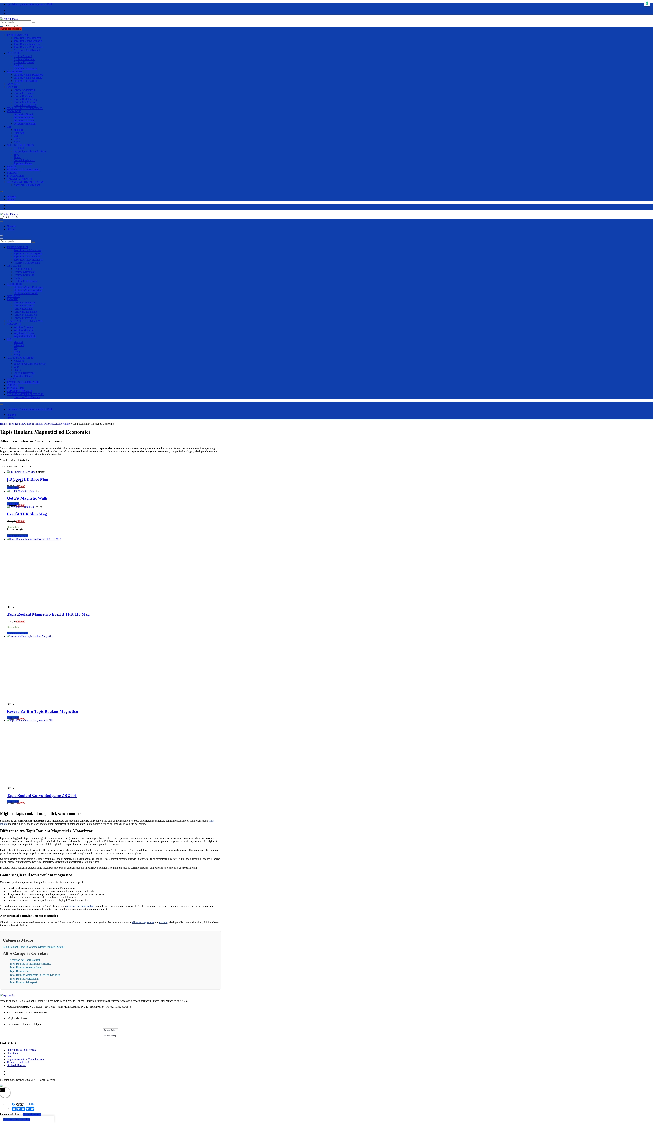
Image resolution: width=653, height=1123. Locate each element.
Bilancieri (19, 132)
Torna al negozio (32, 1114)
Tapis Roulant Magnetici (27, 44)
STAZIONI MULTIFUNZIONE (25, 108)
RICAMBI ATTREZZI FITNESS (25, 181)
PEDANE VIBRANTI (19, 178)
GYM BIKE (13, 83)
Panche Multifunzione (25, 102)
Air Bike (18, 65)
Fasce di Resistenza (24, 160)
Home (3, 423)
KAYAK (11, 166)
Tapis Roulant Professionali (28, 47)
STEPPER (12, 172)
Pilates (17, 157)
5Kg (16, 135)
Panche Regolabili (23, 96)
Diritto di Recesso (16, 1065)
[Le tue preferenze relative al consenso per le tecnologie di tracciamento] (647, 3)
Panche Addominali (24, 89)
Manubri (18, 129)
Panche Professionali (25, 105)
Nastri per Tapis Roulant (27, 184)
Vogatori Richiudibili (25, 123)
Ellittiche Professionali (26, 80)
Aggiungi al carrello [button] (17, 535)
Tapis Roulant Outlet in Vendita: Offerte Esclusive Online (39, 423)
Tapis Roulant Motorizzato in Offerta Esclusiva (35, 974)
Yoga (16, 154)
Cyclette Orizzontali (24, 59)
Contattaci (12, 1053)
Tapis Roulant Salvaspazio (28, 40)
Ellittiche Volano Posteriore (28, 74)
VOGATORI (14, 111)
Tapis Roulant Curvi (20, 971)
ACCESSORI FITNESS (20, 145)
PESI (9, 126)
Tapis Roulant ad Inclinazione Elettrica (30, 963)
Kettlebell (19, 148)
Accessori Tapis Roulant (27, 50)
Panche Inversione (23, 93)
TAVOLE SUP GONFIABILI (23, 169)
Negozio (11, 196)
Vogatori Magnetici (24, 117)
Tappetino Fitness (23, 163)
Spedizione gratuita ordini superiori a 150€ (29, 4)
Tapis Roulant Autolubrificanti (26, 967)
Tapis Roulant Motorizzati (27, 37)
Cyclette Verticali (23, 56)
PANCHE (12, 86)
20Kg (17, 142)
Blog (9, 1056)
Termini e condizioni (18, 1062)
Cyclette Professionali (25, 68)
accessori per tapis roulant (80, 906)
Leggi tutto (13, 487)
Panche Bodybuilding (25, 99)
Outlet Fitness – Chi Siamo (21, 1049)
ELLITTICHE (15, 71)
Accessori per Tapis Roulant (25, 959)
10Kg (17, 138)
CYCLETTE (14, 53)
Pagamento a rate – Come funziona (25, 1059)
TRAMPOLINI (15, 175)
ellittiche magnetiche (143, 922)
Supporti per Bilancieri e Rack (30, 151)
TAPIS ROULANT (17, 34)
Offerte (10, 199)
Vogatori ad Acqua (24, 120)
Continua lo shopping (16, 1119)
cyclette (163, 922)
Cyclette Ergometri (24, 62)
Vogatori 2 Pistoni (23, 114)
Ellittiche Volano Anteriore (28, 77)
